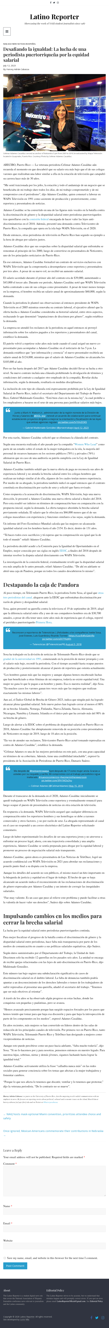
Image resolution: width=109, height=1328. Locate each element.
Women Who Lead (85, 444)
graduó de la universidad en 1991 (22, 659)
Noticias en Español (26, 44)
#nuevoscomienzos (49, 777)
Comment (10, 1164)
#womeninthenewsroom (73, 777)
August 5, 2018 (73, 644)
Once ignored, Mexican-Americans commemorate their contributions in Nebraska (53, 1133)
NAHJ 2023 (7, 44)
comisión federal (39, 219)
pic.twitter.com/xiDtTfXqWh (56, 639)
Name (7, 1206)
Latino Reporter (54, 16)
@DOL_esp (40, 415)
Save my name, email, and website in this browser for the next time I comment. (52, 1258)
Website (8, 1240)
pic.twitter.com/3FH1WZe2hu (56, 780)
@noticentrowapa (39, 771)
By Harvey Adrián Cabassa (16, 69)
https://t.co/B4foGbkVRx (81, 635)
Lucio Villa (24, 1319)
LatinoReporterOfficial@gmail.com (71, 1301)
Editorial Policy (96, 1301)
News (14, 44)
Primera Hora (44, 622)
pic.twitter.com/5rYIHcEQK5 (72, 422)
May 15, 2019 (76, 785)
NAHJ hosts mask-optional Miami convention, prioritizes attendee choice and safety (52, 1116)
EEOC (63, 551)
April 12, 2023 (81, 427)
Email (7, 1223)
